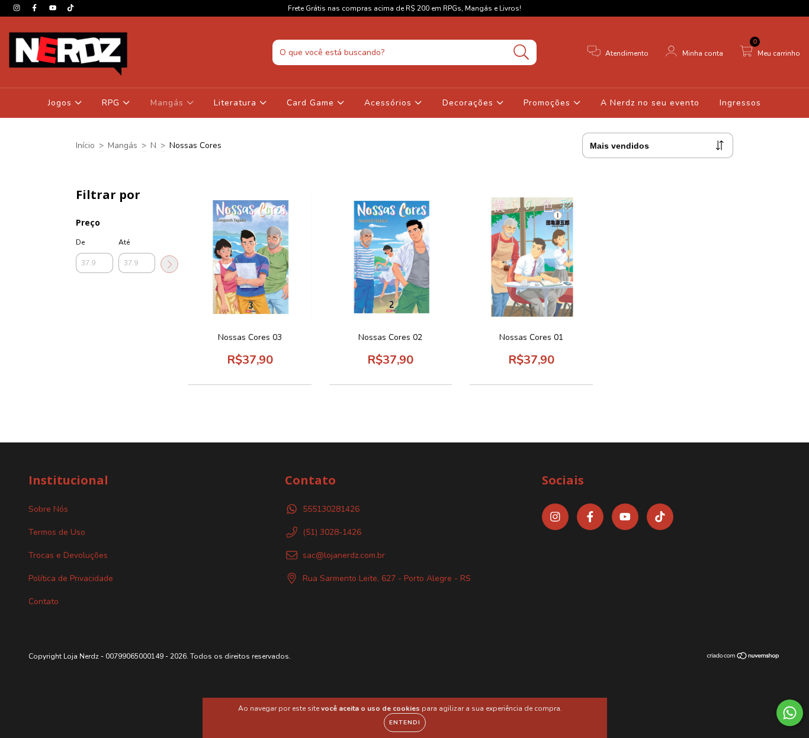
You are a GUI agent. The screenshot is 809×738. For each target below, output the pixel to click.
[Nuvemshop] (744, 657)
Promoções (548, 102)
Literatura (236, 102)
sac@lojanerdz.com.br (344, 555)
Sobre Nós (48, 509)
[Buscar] (521, 52)
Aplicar (169, 264)
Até (124, 242)
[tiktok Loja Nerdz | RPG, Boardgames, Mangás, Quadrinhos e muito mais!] (70, 8)
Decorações (469, 102)
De (80, 242)
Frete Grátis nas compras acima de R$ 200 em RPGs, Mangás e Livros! (404, 8)
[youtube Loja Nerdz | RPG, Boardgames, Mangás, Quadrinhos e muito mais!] (54, 8)
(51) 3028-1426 (332, 532)
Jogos (61, 102)
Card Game (312, 102)
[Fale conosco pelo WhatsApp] (789, 713)
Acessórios (389, 102)
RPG (112, 102)
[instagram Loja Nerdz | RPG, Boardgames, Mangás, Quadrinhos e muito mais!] (18, 8)
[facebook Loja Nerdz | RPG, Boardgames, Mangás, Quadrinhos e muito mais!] (35, 8)
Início (85, 145)
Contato (43, 601)
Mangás (168, 102)
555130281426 (331, 509)
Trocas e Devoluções (68, 555)
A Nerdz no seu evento (650, 102)
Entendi (404, 722)
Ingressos (740, 102)
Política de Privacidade (70, 578)
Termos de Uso (56, 532)
